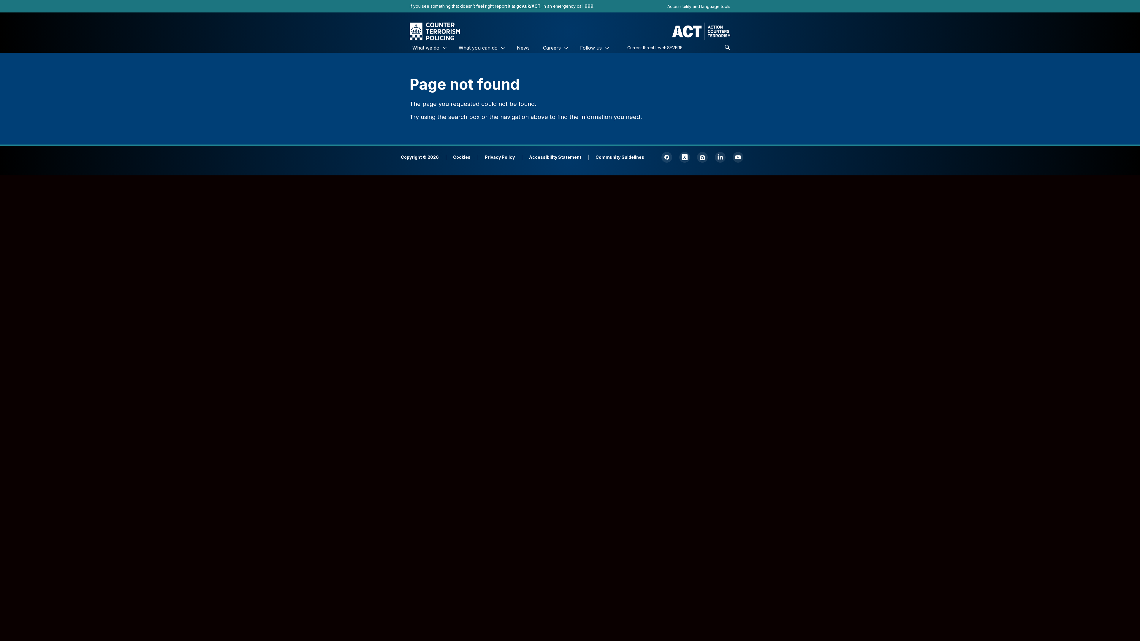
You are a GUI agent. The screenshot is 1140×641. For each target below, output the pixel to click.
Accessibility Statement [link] (555, 157)
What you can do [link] (478, 48)
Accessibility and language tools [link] (698, 6)
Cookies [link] (462, 157)
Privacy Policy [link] (500, 157)
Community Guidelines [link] (620, 157)
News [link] (523, 48)
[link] (528, 6)
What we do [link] (425, 48)
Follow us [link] (591, 48)
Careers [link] (552, 48)
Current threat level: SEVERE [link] (655, 47)
